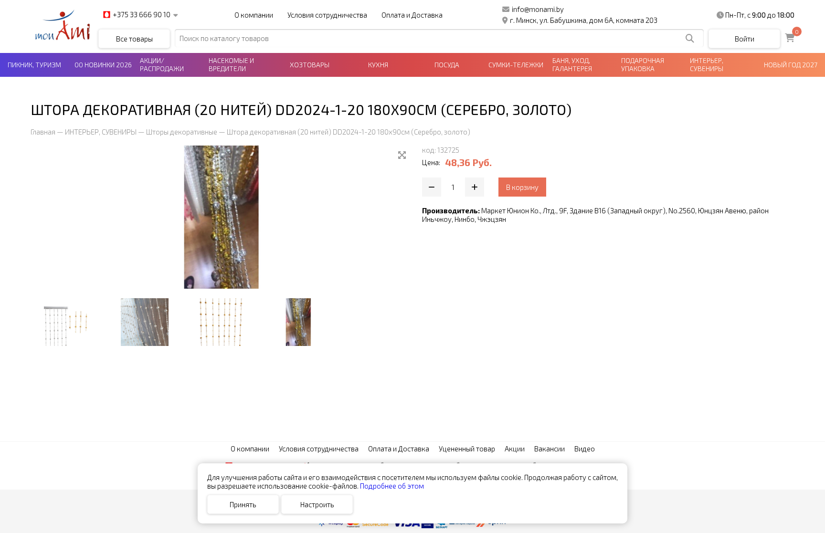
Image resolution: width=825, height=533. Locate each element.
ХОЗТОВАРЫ (309, 65)
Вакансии (549, 448)
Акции (515, 448)
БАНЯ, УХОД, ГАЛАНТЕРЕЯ (572, 64)
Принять (243, 504)
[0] (789, 38)
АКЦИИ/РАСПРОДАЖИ (162, 64)
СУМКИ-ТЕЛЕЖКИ (515, 65)
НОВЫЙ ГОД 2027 (790, 65)
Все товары (134, 38)
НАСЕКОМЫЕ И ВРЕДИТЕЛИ (231, 64)
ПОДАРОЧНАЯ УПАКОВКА (642, 64)
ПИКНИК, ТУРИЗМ (34, 65)
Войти (744, 38)
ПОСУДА (446, 65)
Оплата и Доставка (412, 14)
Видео (584, 448)
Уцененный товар (467, 448)
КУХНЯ (378, 65)
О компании (253, 14)
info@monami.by (538, 9)
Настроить (317, 504)
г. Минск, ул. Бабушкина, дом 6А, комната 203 (583, 20)
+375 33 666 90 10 (141, 14)
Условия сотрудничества (327, 14)
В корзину (522, 187)
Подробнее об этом (392, 485)
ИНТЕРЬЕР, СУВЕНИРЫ (706, 64)
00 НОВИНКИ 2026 (103, 65)
